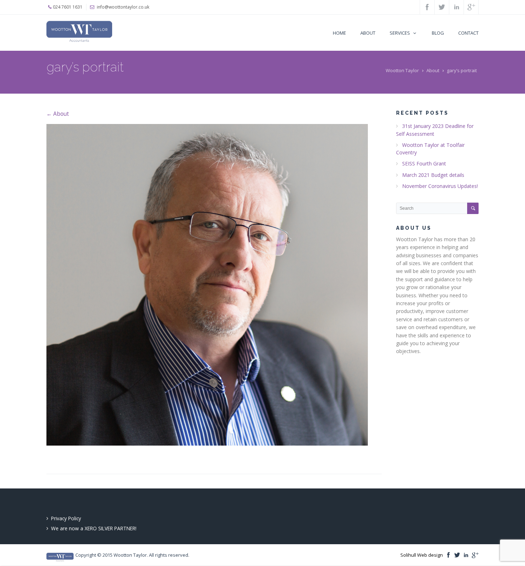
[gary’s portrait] (214, 285)
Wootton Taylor (402, 70)
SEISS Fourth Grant (424, 163)
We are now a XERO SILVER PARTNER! (93, 528)
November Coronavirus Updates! (440, 186)
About (432, 70)
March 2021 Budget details (433, 175)
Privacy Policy (66, 518)
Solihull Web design (421, 555)
